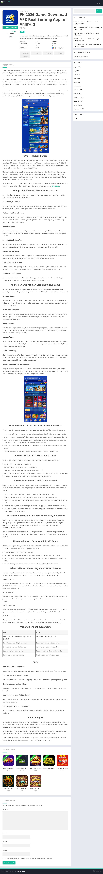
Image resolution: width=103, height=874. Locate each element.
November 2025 (78, 101)
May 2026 (77, 78)
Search (99, 11)
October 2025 (78, 105)
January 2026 (77, 93)
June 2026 (77, 74)
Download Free (11, 28)
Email (5, 841)
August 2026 (77, 67)
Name (5, 833)
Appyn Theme (22, 871)
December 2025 (78, 97)
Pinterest (48, 53)
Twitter (37, 53)
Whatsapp (25, 56)
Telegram (60, 53)
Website (5, 850)
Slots (26, 11)
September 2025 (79, 109)
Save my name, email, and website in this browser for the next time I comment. (28, 859)
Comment (6, 809)
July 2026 (76, 71)
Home (98, 3)
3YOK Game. (56, 186)
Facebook (25, 53)
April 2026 (77, 82)
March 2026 (77, 86)
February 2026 (78, 90)
